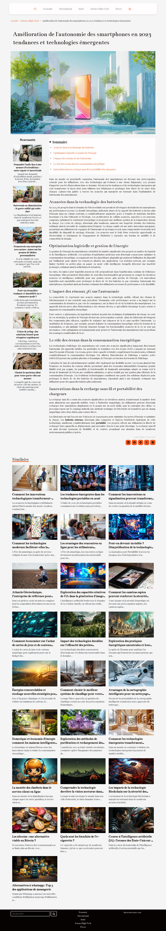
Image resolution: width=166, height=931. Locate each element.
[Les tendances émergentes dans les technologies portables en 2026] (83, 477)
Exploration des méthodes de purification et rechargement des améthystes (81, 742)
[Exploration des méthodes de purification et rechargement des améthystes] (83, 722)
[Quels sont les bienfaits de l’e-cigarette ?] (83, 819)
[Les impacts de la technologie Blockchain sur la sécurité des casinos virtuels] (131, 771)
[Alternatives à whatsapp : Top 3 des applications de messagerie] (34, 868)
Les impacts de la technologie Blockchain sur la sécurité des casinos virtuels (127, 791)
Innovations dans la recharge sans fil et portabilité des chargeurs (85, 169)
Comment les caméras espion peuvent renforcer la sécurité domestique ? (128, 596)
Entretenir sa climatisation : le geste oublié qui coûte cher (27, 208)
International (65, 8)
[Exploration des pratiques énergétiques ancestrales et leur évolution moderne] (131, 624)
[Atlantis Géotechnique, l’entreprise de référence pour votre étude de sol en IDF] (34, 575)
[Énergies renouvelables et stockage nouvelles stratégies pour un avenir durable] (34, 673)
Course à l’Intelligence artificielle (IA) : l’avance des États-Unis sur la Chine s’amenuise (131, 840)
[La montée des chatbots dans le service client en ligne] (34, 771)
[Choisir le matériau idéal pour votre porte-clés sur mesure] (27, 361)
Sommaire (59, 142)
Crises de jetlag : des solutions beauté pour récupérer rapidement (27, 334)
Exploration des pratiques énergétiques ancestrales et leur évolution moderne (129, 645)
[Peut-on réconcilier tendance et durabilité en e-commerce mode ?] (27, 279)
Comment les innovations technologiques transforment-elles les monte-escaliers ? (32, 498)
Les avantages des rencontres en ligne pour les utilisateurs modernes (81, 547)
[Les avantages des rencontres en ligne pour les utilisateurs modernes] (83, 526)
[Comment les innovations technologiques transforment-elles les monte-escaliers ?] (34, 477)
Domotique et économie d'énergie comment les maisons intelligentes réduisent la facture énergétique (34, 742)
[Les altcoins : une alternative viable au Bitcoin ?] (34, 819)
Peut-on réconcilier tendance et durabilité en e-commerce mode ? (27, 293)
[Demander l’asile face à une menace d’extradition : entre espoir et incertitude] (27, 153)
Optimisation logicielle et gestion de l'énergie (75, 153)
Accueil (14, 20)
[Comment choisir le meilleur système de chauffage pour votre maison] (83, 673)
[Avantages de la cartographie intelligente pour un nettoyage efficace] (131, 673)
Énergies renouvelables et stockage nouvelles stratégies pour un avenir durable (34, 694)
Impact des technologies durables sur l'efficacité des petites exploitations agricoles (81, 645)
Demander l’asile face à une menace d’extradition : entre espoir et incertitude (28, 167)
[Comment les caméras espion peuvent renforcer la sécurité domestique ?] (131, 575)
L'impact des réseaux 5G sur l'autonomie (72, 158)
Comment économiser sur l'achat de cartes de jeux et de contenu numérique (33, 645)
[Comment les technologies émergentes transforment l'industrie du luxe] (131, 722)
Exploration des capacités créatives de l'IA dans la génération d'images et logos (82, 596)
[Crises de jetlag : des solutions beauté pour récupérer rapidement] (27, 320)
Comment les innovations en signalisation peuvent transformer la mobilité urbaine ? (131, 498)
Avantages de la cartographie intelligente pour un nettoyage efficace (128, 694)
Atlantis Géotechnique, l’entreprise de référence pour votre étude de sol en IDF (31, 596)
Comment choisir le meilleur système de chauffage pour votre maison (81, 694)
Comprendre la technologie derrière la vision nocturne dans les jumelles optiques (81, 791)
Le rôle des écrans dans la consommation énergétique (79, 163)
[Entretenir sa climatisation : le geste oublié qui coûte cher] (27, 194)
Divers (119, 8)
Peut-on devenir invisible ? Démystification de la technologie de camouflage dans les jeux (130, 547)
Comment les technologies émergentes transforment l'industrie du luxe (126, 742)
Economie (47, 8)
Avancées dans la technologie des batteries (74, 147)
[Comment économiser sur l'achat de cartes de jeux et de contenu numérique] (34, 624)
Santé (81, 8)
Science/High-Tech (100, 8)
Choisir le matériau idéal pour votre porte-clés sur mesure (28, 375)
